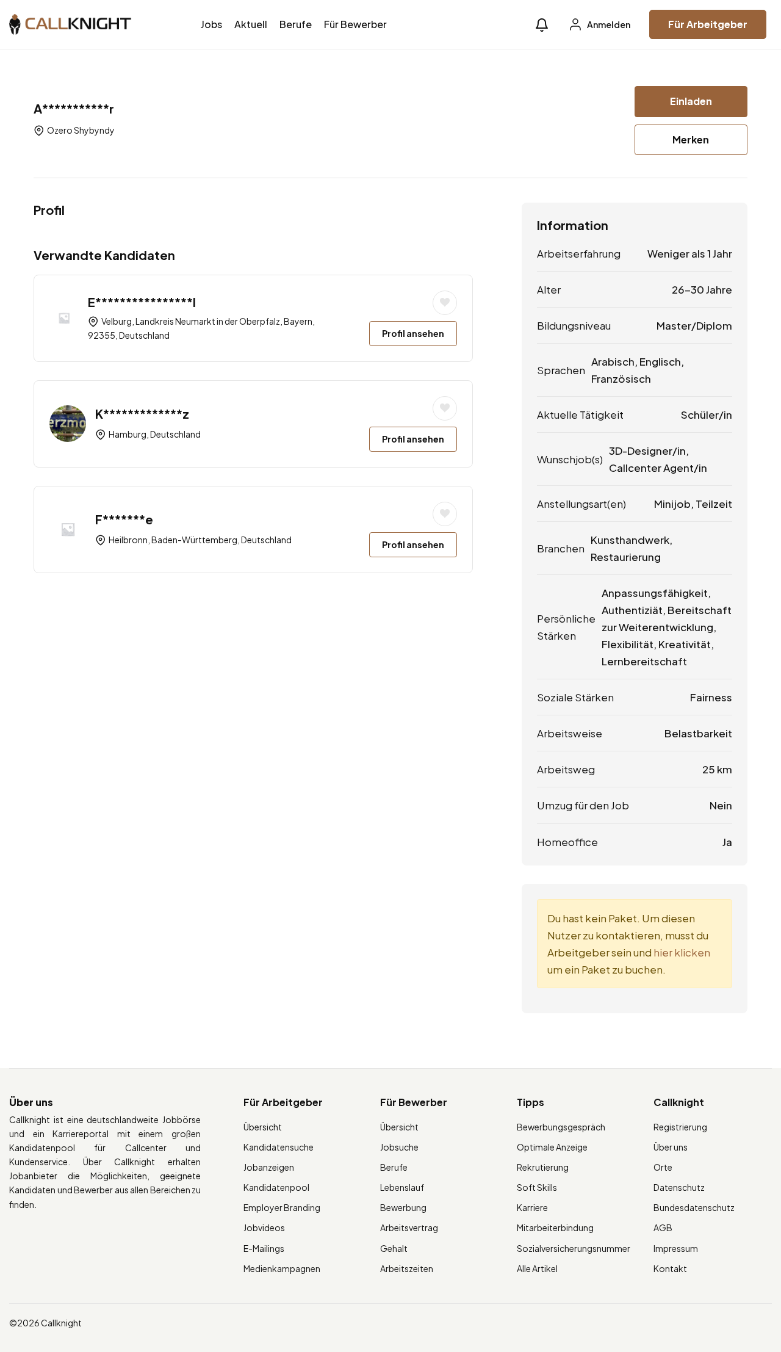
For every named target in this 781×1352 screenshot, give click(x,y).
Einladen (691, 101)
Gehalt (394, 1248)
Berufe (295, 24)
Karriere (532, 1207)
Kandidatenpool (276, 1187)
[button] (541, 24)
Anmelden (608, 24)
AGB (662, 1227)
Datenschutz (679, 1187)
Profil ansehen (413, 333)
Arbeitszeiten (406, 1268)
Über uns (670, 1146)
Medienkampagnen (281, 1268)
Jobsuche (399, 1146)
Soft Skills (537, 1187)
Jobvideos (264, 1227)
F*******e (124, 519)
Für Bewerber (355, 24)
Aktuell (250, 24)
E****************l (142, 301)
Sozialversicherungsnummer (573, 1248)
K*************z (142, 413)
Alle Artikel (537, 1268)
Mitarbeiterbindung (555, 1227)
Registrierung (680, 1126)
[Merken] (445, 303)
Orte (662, 1167)
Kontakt (670, 1268)
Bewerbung (403, 1207)
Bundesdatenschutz (694, 1207)
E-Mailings (263, 1248)
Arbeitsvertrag (409, 1227)
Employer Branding (281, 1207)
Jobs (211, 24)
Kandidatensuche (278, 1146)
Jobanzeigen (268, 1167)
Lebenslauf (402, 1187)
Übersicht (262, 1126)
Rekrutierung (543, 1167)
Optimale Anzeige (552, 1146)
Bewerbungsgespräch (561, 1126)
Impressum (675, 1248)
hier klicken (681, 952)
